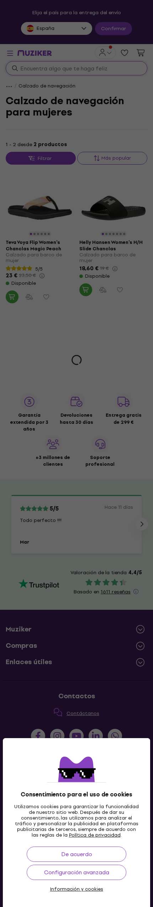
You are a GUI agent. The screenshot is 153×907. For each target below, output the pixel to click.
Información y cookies (76, 889)
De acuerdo (76, 854)
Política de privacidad (95, 835)
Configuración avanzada (76, 872)
